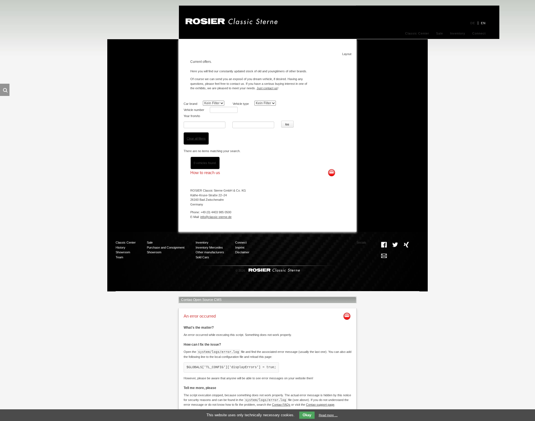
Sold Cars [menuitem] (202, 257)
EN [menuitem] (483, 23)
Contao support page (320, 404)
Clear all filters (196, 138)
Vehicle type (241, 103)
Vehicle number (194, 110)
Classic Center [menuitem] (417, 33)
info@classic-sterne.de (216, 217)
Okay (307, 415)
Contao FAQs (281, 404)
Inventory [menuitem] (457, 33)
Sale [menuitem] (439, 33)
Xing (406, 244)
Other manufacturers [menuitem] (210, 252)
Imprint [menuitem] (239, 247)
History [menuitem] (120, 247)
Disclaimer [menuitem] (242, 252)
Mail (384, 255)
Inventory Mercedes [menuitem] (209, 247)
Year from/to (192, 116)
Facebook (384, 244)
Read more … (328, 415)
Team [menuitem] (119, 257)
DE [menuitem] (472, 23)
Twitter (395, 244)
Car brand (190, 103)
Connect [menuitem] (479, 33)
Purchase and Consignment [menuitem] (165, 247)
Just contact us (267, 88)
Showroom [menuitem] (123, 252)
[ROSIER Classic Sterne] (232, 23)
